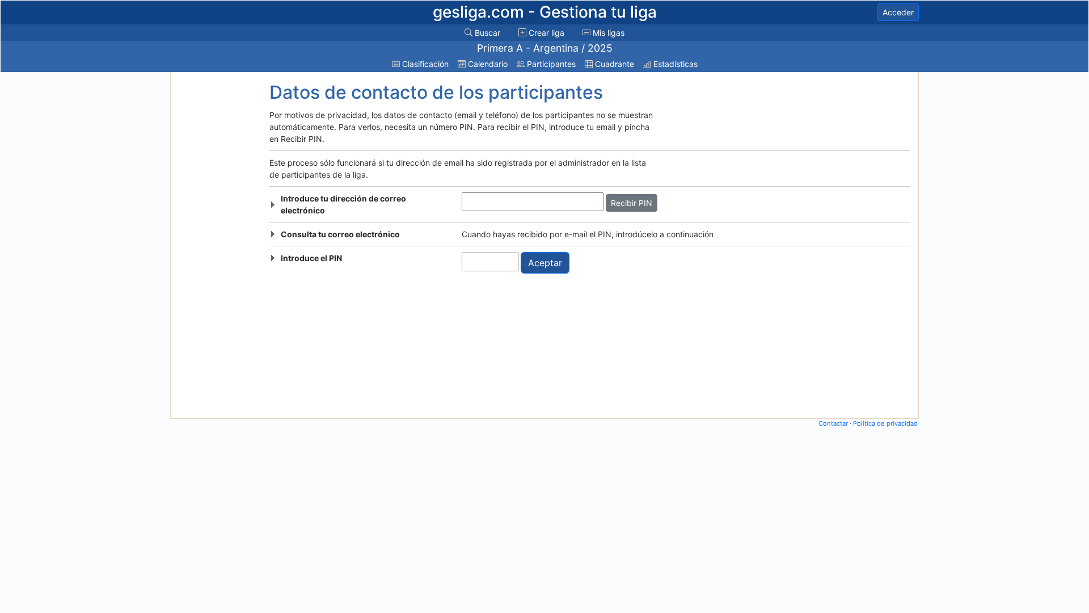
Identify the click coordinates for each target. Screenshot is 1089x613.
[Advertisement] (217, 245)
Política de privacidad (885, 423)
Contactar (833, 423)
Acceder (898, 12)
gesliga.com (545, 12)
